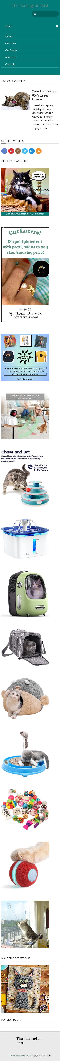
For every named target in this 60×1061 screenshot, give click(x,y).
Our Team (10, 43)
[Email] (32, 151)
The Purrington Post (30, 5)
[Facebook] (4, 151)
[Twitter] (25, 151)
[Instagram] (18, 151)
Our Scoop (11, 50)
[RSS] (39, 151)
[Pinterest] (11, 151)
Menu (8, 26)
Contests (10, 64)
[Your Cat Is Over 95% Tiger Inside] (15, 99)
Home (8, 36)
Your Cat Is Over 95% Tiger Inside (45, 95)
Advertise (10, 57)
